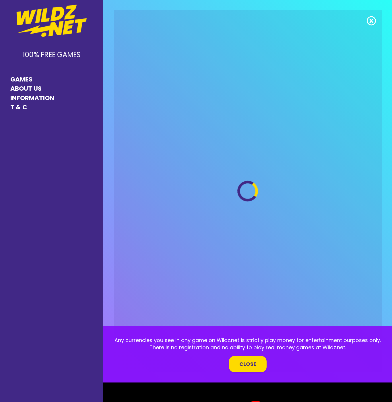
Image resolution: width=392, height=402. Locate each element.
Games (21, 79)
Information (32, 98)
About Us (26, 88)
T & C (18, 107)
